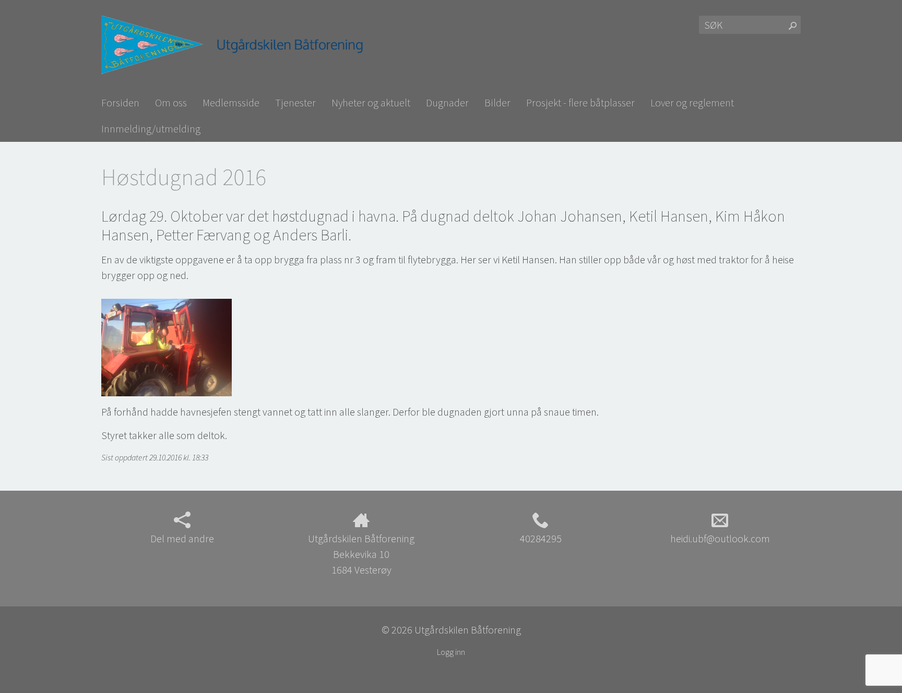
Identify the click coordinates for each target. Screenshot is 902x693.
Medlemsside (231, 102)
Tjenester (295, 102)
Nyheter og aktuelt (370, 102)
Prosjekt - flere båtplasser (580, 102)
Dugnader (447, 102)
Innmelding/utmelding (150, 128)
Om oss (171, 102)
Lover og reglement (692, 102)
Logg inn (451, 652)
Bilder (497, 102)
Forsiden (120, 102)
